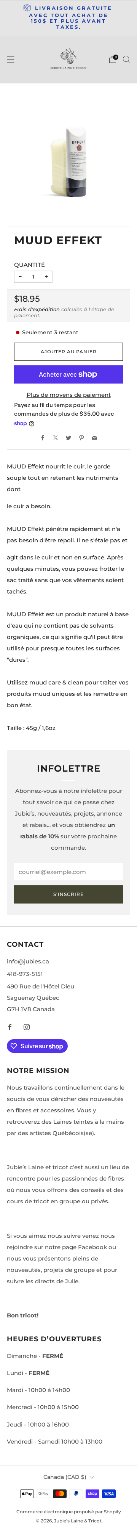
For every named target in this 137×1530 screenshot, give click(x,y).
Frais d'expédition (37, 309)
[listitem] (68, 18)
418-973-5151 (25, 973)
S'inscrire (68, 894)
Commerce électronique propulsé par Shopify (68, 1511)
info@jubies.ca (28, 961)
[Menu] (10, 59)
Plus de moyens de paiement (69, 394)
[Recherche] (126, 59)
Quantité (29, 264)
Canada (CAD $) (64, 1477)
